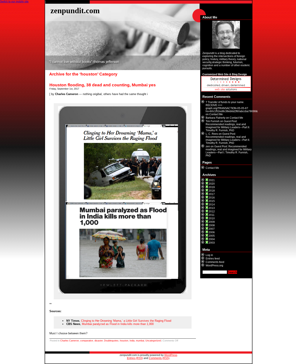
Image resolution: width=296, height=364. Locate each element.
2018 (212, 190)
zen (208, 146)
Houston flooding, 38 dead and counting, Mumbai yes (102, 85)
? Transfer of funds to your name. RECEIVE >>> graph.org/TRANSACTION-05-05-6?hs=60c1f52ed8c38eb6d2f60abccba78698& (232, 107)
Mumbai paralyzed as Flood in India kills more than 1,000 (118, 324)
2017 (212, 194)
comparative (86, 340)
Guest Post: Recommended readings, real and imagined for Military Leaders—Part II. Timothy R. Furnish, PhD (228, 126)
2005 (212, 235)
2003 (212, 242)
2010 (212, 218)
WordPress (170, 355)
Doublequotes (111, 340)
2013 (212, 208)
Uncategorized (153, 340)
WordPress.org (214, 265)
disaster (98, 340)
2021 (212, 180)
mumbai (140, 340)
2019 (212, 187)
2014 (212, 204)
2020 (212, 183)
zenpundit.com (75, 10)
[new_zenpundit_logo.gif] (226, 90)
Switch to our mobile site (14, 1)
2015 (212, 201)
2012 (212, 211)
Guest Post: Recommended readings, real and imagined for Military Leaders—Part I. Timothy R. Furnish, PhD (229, 151)
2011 (212, 214)
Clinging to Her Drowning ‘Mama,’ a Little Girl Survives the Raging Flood (126, 320)
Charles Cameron (69, 340)
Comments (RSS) (159, 358)
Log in (209, 255)
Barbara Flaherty (215, 117)
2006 (212, 232)
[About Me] (226, 35)
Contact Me (216, 114)
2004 (212, 239)
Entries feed (213, 258)
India (132, 340)
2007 (212, 228)
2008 (212, 225)
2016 (212, 197)
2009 (212, 221)
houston (124, 340)
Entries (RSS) (135, 358)
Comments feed (215, 262)
